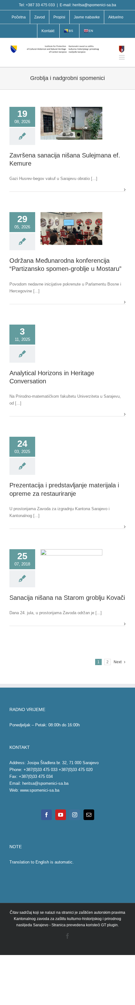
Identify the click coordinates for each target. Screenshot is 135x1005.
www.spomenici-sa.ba (39, 790)
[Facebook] (46, 814)
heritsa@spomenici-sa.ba (45, 783)
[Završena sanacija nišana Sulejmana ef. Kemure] (71, 126)
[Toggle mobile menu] (122, 57)
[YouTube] (60, 814)
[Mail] (89, 814)
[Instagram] (74, 814)
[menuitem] (19, 17)
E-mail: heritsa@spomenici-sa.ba (88, 5)
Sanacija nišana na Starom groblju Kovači (67, 597)
